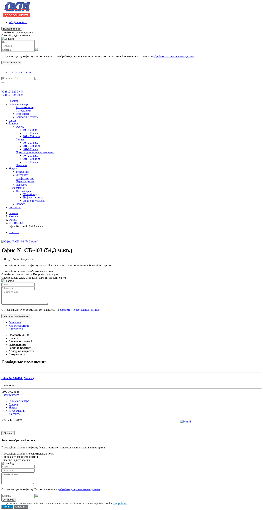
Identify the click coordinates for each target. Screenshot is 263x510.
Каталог (13, 216)
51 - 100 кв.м (30, 133)
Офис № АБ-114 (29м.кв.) (17, 378)
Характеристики (19, 325)
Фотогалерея (23, 191)
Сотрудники (23, 110)
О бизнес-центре (19, 104)
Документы (16, 328)
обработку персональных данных (79, 309)
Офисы (20, 126)
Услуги (13, 168)
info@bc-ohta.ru (18, 22)
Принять (7, 506)
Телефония (22, 171)
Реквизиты (22, 113)
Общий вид (30, 194)
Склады (20, 139)
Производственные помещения (35, 152)
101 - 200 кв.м (31, 136)
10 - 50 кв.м (30, 129)
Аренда (13, 123)
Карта (12, 120)
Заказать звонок (11, 28)
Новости (21, 203)
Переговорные (25, 181)
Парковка (21, 165)
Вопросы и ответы (20, 72)
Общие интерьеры (34, 200)
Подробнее (120, 503)
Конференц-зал (25, 178)
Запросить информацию (16, 316)
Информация (17, 187)
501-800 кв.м (30, 149)
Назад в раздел (10, 394)
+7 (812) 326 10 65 (12, 94)
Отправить (8, 499)
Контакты (15, 207)
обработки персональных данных (174, 56)
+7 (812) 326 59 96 (12, 91)
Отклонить (21, 506)
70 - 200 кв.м (30, 142)
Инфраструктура (33, 197)
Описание (15, 322)
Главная (13, 100)
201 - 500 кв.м (31, 145)
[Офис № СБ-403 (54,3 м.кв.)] (19, 241)
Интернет (22, 174)
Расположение (24, 107)
